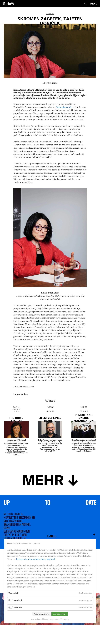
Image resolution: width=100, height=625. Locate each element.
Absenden (92, 534)
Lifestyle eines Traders (50, 419)
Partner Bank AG (63, 107)
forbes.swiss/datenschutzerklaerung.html (35, 559)
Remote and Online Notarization (84, 417)
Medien (18, 607)
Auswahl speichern (41, 614)
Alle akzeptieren (59, 614)
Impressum (54, 619)
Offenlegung (64, 619)
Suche (85, 4)
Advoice (50, 14)
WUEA (16, 411)
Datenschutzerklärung (39, 619)
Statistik (18, 600)
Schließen (98, 595)
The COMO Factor (16, 419)
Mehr (43, 479)
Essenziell (13, 593)
